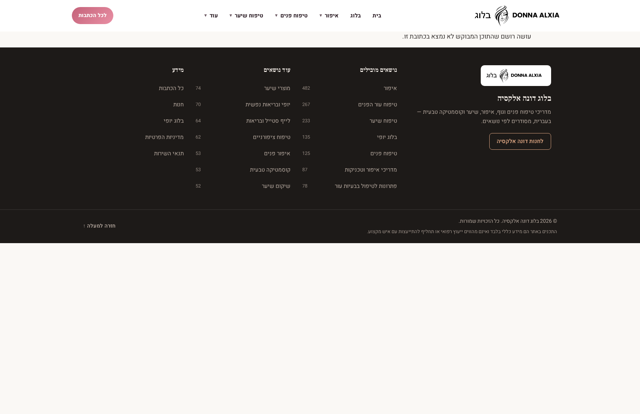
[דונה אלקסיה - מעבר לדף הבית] (520, 15)
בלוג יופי (349, 137)
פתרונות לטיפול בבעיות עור (349, 186)
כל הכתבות (171, 88)
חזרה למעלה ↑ (99, 226)
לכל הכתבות (93, 15)
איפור (329, 15)
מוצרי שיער (243, 88)
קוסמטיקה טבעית (243, 170)
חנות (178, 104)
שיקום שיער (243, 186)
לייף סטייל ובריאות (243, 121)
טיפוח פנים (291, 15)
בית (377, 15)
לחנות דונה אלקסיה (520, 141)
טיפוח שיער (246, 15)
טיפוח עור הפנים (349, 104)
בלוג (355, 15)
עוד (211, 15)
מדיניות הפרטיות (164, 137)
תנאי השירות (169, 153)
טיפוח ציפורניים (243, 137)
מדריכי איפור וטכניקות (349, 170)
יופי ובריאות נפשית (243, 104)
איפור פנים (243, 153)
